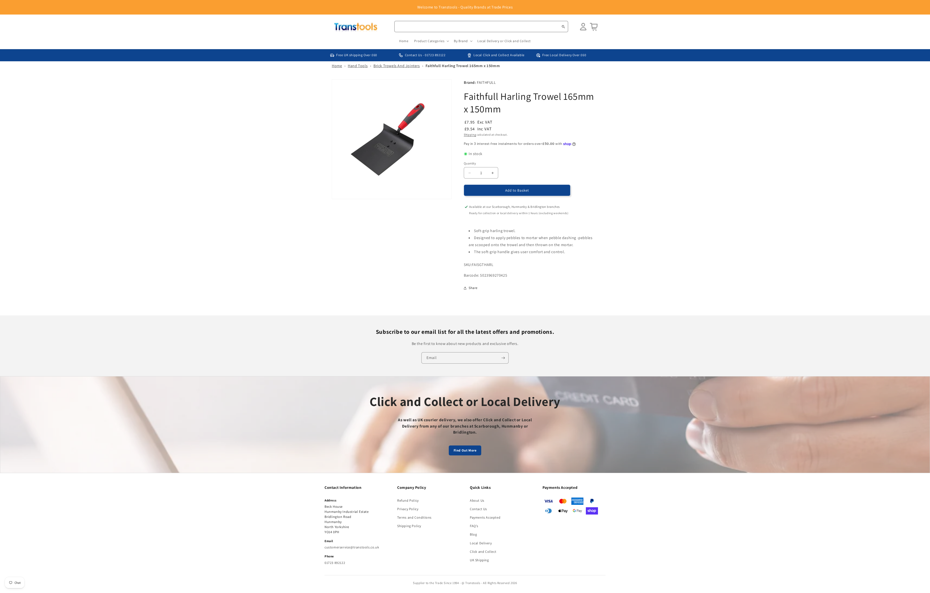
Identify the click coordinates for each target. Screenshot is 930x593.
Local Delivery (481, 543)
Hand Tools (358, 65)
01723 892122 (335, 563)
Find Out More (465, 450)
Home (337, 65)
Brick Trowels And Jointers (396, 65)
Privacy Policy (407, 509)
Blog (473, 534)
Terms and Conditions (414, 517)
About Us (477, 500)
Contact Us (478, 509)
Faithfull (486, 82)
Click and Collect (483, 551)
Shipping (470, 134)
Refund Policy (408, 500)
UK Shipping (479, 560)
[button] (431, 41)
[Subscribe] (503, 358)
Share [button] (473, 288)
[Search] (563, 26)
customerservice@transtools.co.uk (352, 547)
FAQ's (474, 526)
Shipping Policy (409, 526)
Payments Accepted (485, 517)
